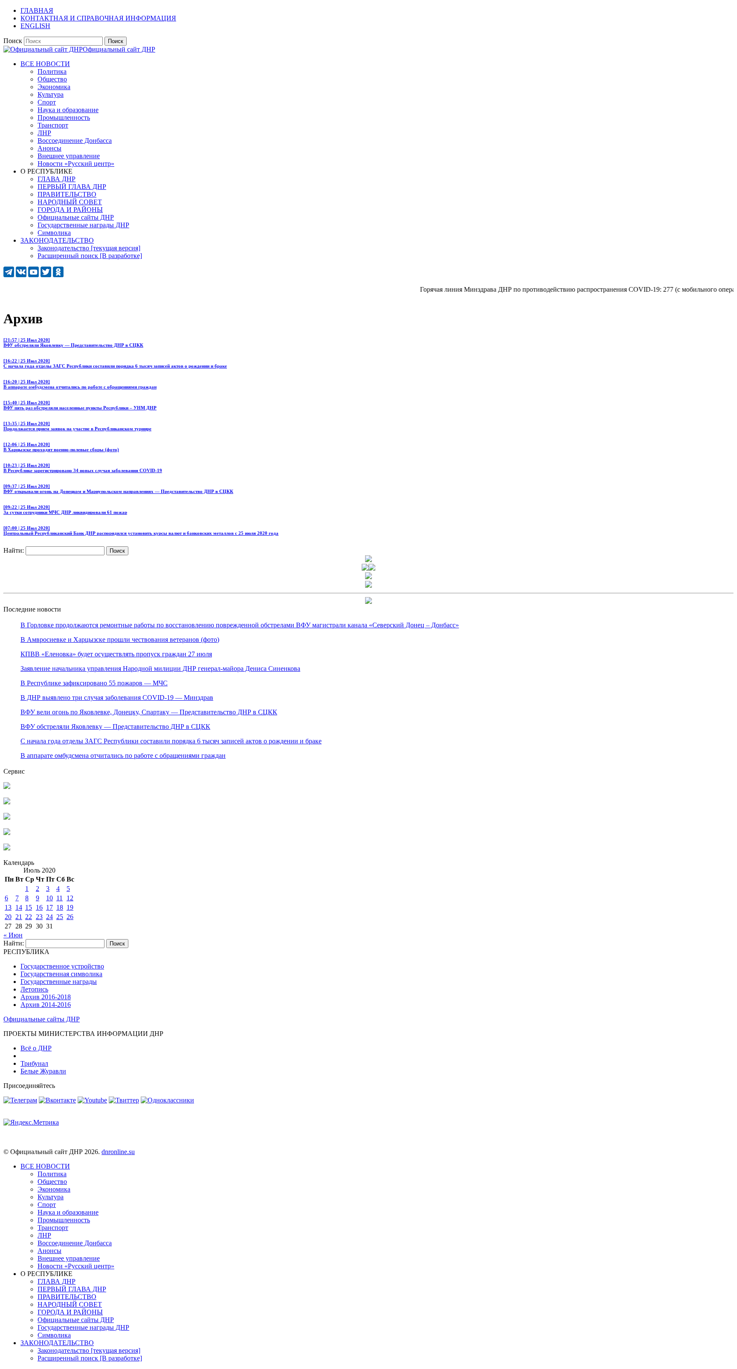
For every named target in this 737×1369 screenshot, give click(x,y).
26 (70, 916)
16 (39, 907)
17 (49, 907)
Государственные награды (58, 981)
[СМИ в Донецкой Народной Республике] (6, 802)
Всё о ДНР (36, 1048)
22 (28, 916)
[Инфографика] (6, 848)
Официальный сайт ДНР (119, 49)
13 (8, 907)
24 (49, 916)
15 (28, 907)
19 (70, 907)
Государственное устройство (62, 966)
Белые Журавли (43, 1071)
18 (59, 907)
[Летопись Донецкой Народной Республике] (6, 832)
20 (8, 916)
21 (18, 916)
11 (59, 898)
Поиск (12, 40)
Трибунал (34, 1063)
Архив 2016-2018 (45, 997)
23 (39, 916)
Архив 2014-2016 (45, 1004)
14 (18, 907)
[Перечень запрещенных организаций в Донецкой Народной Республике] (6, 817)
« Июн (13, 935)
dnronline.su (118, 1151)
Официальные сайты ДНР (41, 1019)
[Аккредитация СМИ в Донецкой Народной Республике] (6, 786)
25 (59, 916)
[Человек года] (371, 568)
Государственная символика (61, 973)
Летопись (34, 989)
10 (49, 898)
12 (70, 898)
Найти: (13, 550)
